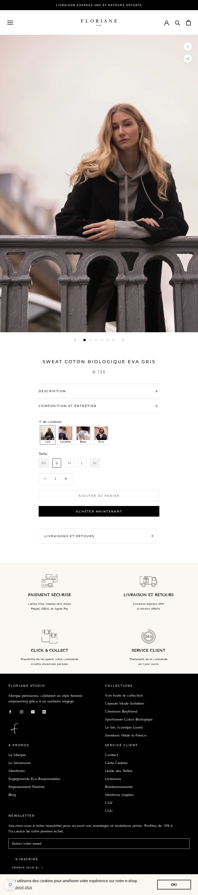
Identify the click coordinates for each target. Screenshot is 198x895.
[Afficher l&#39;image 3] (96, 340)
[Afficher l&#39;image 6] (113, 340)
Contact (111, 755)
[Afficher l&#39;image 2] (90, 340)
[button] (47, 435)
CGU (109, 811)
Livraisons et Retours (69, 536)
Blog (12, 795)
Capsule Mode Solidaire (124, 703)
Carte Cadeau (116, 763)
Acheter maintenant (99, 511)
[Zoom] (188, 46)
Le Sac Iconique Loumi (124, 727)
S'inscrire (26, 859)
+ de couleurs (50, 422)
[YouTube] (33, 712)
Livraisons (113, 779)
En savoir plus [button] (20, 887)
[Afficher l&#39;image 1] (84, 340)
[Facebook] (10, 712)
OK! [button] (174, 885)
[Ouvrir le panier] (188, 22)
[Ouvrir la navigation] (10, 23)
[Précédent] (75, 340)
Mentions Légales (119, 795)
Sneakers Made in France (125, 735)
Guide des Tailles (119, 771)
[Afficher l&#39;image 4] (102, 340)
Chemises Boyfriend (121, 711)
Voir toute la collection (124, 695)
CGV (109, 803)
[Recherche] (177, 22)
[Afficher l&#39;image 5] (107, 340)
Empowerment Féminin (26, 787)
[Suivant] (123, 340)
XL (95, 463)
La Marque (17, 755)
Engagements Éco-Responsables (34, 779)
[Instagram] (21, 712)
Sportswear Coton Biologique (129, 719)
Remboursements (119, 787)
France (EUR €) (25, 867)
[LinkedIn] (44, 712)
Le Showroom (19, 763)
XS (43, 463)
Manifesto (16, 771)
